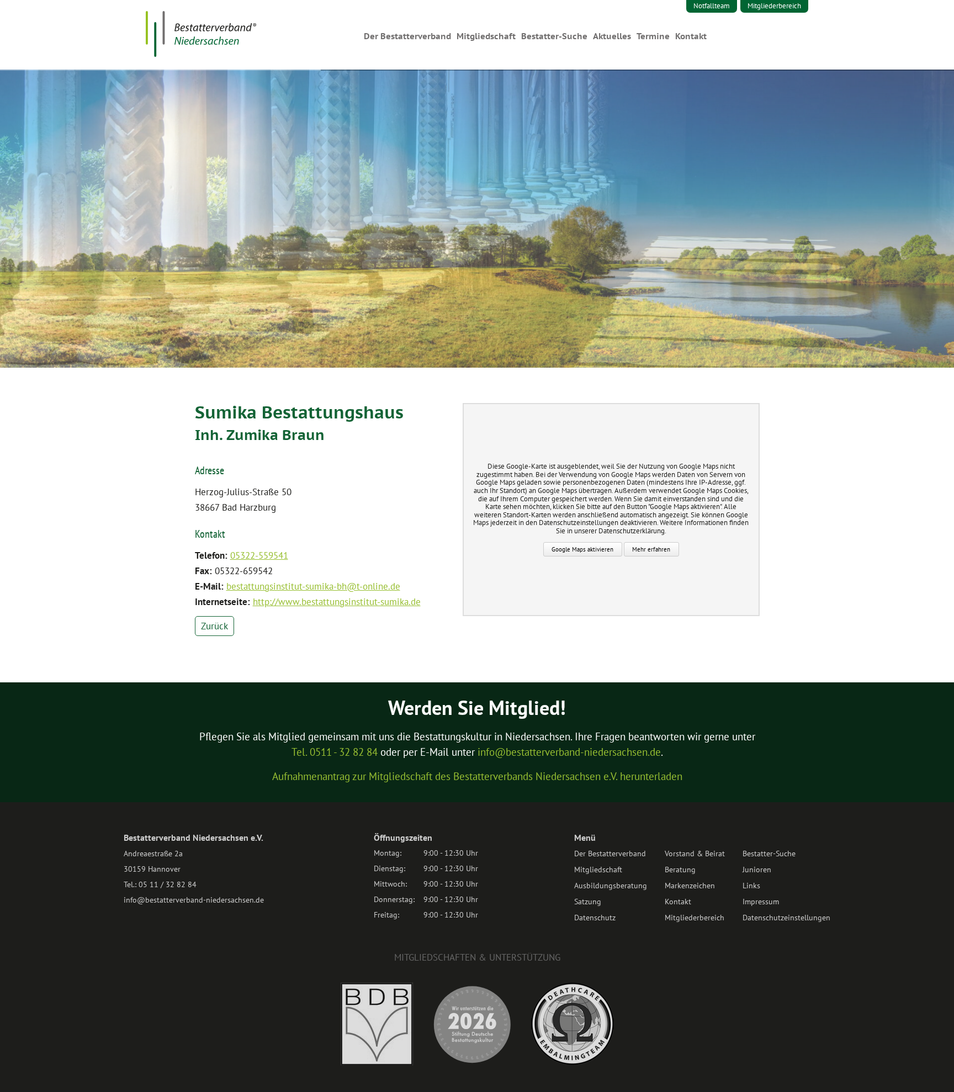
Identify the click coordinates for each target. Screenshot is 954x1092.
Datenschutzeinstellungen (786, 918)
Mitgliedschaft (486, 36)
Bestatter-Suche (554, 36)
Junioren (757, 869)
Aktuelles (612, 36)
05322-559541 (259, 555)
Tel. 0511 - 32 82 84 (335, 752)
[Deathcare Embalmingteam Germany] (572, 1062)
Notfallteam (711, 5)
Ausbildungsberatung (610, 885)
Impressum (761, 902)
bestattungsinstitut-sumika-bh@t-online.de (313, 586)
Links (751, 885)
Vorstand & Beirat (695, 853)
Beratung (680, 869)
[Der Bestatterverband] (201, 53)
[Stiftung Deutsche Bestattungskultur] (472, 1062)
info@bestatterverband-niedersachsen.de (569, 752)
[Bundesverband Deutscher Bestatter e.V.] (377, 1062)
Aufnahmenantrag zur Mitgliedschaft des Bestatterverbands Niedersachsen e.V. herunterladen (477, 776)
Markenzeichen (690, 885)
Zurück (214, 626)
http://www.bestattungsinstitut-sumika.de (337, 602)
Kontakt (691, 36)
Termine (653, 36)
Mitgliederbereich (774, 5)
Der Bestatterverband (407, 36)
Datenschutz (595, 918)
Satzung (587, 902)
